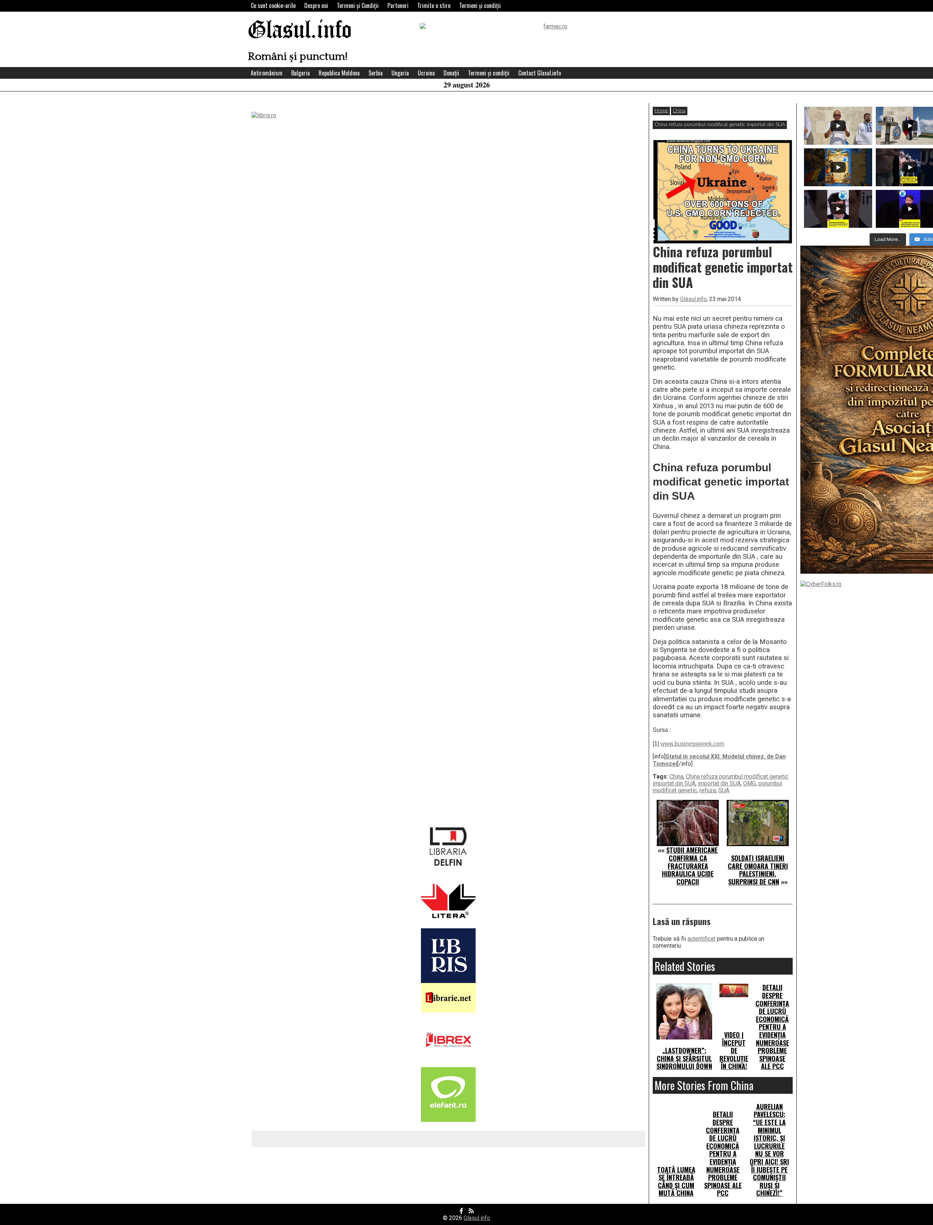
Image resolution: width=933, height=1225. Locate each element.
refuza (707, 790)
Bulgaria (300, 73)
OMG (749, 783)
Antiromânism (266, 73)
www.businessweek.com (692, 744)
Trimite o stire (433, 5)
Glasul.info (300, 31)
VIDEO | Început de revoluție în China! (733, 1050)
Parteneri (398, 5)
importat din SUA (719, 783)
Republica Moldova (339, 73)
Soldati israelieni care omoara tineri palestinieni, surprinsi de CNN (758, 869)
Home (661, 110)
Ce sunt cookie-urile (273, 5)
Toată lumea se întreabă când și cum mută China (676, 1181)
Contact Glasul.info (539, 73)
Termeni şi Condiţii (358, 5)
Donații (451, 73)
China (679, 110)
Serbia (375, 73)
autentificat (701, 938)
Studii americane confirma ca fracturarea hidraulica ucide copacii (690, 865)
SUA (723, 790)
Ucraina (426, 73)
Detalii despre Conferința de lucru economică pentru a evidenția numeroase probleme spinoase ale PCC (772, 1027)
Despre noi (316, 5)
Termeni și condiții (480, 5)
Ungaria (400, 73)
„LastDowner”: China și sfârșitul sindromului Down (684, 1058)
